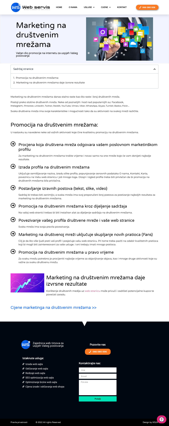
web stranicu (93, 291)
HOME (59, 7)
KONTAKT (122, 7)
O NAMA (73, 7)
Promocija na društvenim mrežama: (37, 77)
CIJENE (104, 7)
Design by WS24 (150, 422)
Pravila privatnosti (19, 422)
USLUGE (88, 7)
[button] (155, 69)
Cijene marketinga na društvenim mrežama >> (53, 307)
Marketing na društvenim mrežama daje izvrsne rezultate (50, 82)
